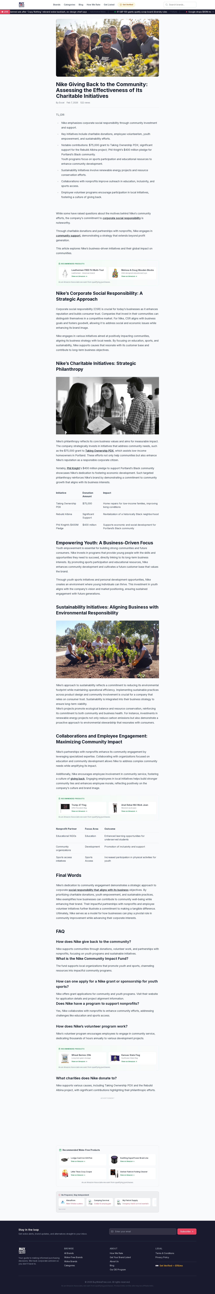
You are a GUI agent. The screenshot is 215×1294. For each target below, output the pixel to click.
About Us (114, 1261)
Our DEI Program (118, 1269)
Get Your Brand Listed (120, 1257)
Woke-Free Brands (73, 1257)
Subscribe (185, 1231)
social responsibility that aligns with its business (99, 889)
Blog (81, 4)
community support (68, 235)
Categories (69, 4)
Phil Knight (73, 468)
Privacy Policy (162, 1257)
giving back (77, 778)
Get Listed (109, 4)
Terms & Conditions (164, 1253)
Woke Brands (70, 1261)
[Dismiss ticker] (213, 12)
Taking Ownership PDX (99, 450)
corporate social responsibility (122, 218)
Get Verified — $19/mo (171, 1265)
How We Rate (93, 4)
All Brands (69, 1253)
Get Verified (128, 5)
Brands (56, 4)
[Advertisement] (107, 1120)
